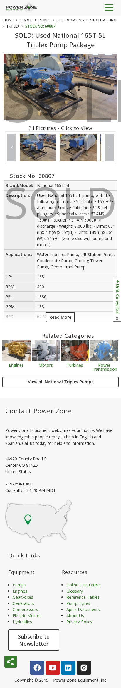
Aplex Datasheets (83, 609)
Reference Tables (83, 597)
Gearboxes (23, 597)
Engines (16, 364)
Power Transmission (104, 366)
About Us (75, 615)
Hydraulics (22, 621)
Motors (45, 364)
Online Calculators (83, 585)
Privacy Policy (79, 621)
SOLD (62, 103)
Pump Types (78, 603)
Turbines (75, 364)
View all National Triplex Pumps (60, 382)
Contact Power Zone (38, 410)
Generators (23, 603)
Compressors (25, 609)
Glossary (74, 591)
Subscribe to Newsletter (34, 640)
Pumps (19, 585)
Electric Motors (27, 615)
